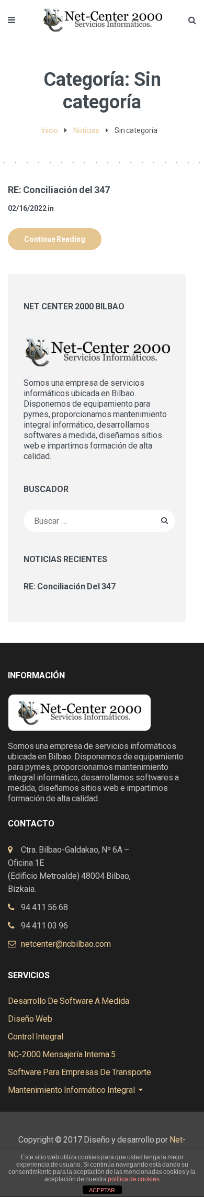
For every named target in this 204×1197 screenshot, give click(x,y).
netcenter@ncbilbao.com (66, 944)
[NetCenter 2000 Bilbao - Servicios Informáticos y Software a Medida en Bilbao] (102, 14)
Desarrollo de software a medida (68, 1001)
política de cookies (134, 1179)
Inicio (49, 130)
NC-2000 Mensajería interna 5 (62, 1054)
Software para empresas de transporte (79, 1072)
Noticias (86, 130)
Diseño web (30, 1019)
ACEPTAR (102, 1190)
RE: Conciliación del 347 (59, 189)
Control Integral (35, 1037)
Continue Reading (54, 239)
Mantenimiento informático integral (71, 1090)
